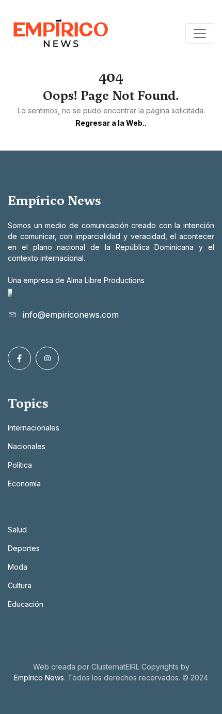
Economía (24, 483)
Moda (17, 566)
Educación (25, 604)
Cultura (19, 585)
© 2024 (195, 677)
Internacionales (33, 427)
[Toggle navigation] (199, 33)
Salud (17, 529)
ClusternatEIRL (115, 666)
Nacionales (26, 446)
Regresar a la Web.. (111, 122)
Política (20, 464)
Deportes (24, 548)
